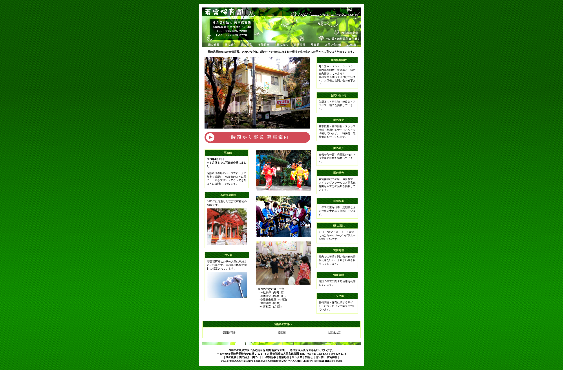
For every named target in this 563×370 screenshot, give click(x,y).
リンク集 (338, 296)
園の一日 (257, 357)
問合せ (309, 357)
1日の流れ (339, 225)
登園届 (282, 332)
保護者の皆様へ (283, 324)
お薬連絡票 (334, 332)
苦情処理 (338, 250)
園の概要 (338, 119)
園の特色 (338, 172)
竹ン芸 (228, 255)
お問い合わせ (339, 95)
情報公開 (338, 274)
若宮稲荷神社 (228, 195)
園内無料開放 (339, 60)
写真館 (228, 152)
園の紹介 (338, 148)
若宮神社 (332, 357)
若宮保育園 (292, 353)
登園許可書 (229, 332)
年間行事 (338, 200)
